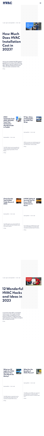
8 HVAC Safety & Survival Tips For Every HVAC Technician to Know (29, 202)
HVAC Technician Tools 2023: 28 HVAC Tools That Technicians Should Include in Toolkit (8, 122)
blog (4, 68)
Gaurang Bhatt (12, 22)
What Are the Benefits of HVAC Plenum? (29, 371)
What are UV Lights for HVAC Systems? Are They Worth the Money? (8, 373)
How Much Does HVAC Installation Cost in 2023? (11, 41)
